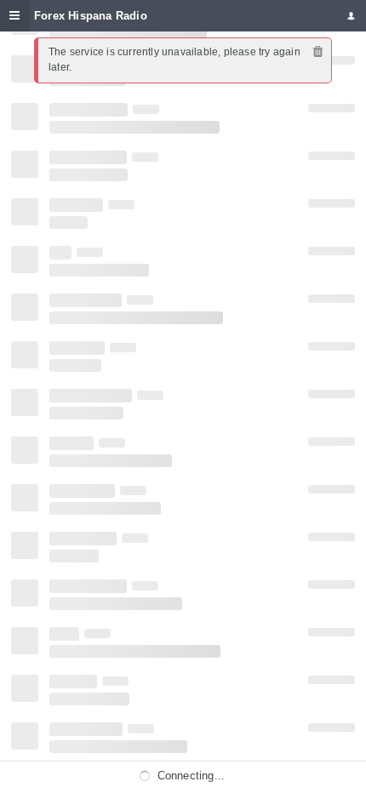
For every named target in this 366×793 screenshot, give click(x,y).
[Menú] (15, 15)
